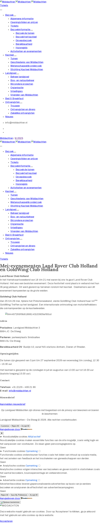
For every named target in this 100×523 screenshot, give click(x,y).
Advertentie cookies (14, 480)
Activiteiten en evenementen (26, 51)
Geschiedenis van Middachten (26, 62)
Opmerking (32, 451)
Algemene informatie (21, 18)
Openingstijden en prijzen (24, 22)
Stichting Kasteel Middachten (26, 69)
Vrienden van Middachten (24, 95)
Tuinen (14, 58)
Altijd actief (34, 436)
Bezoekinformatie (20, 29)
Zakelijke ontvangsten (22, 113)
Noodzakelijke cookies (15, 436)
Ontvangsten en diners (22, 109)
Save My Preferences (19, 495)
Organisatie (16, 87)
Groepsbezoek (24, 40)
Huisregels (21, 47)
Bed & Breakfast (14, 98)
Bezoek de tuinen (25, 33)
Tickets (14, 26)
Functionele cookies (14, 451)
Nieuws (9, 116)
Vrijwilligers (16, 91)
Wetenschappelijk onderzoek (26, 66)
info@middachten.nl (20, 390)
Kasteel (9, 55)
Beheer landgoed (19, 76)
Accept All (25, 426)
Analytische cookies (14, 465)
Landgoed (11, 73)
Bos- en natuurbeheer (22, 80)
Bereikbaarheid (24, 44)
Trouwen (15, 105)
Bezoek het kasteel (26, 37)
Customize (5, 426)
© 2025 (19, 138)
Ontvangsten (12, 102)
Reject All (15, 426)
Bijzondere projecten (21, 84)
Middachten (6, 138)
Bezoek (9, 15)
